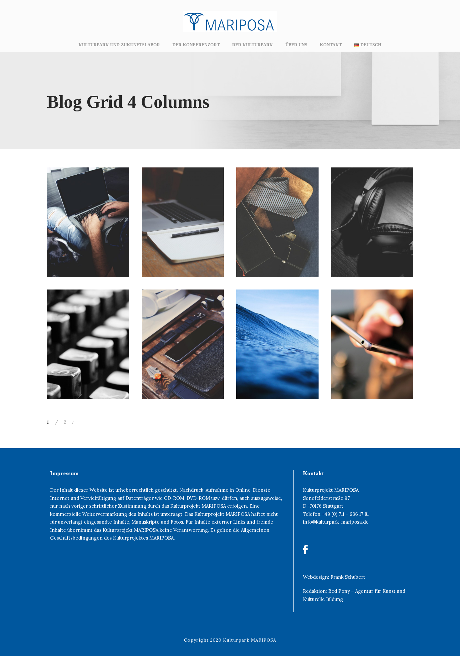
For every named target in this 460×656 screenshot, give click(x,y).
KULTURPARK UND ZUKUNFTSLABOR (119, 45)
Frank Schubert (347, 577)
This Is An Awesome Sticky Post (374, 354)
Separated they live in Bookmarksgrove (185, 354)
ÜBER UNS (296, 45)
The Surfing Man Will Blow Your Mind (279, 354)
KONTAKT (331, 45)
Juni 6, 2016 (90, 251)
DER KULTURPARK (252, 45)
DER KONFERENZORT (196, 45)
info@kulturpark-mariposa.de (336, 522)
